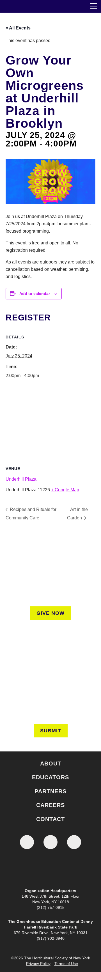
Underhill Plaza (21, 479)
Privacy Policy (38, 963)
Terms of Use (66, 963)
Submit (50, 730)
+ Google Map (65, 489)
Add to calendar (34, 293)
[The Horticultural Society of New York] (50, 869)
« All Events (18, 28)
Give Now (50, 613)
